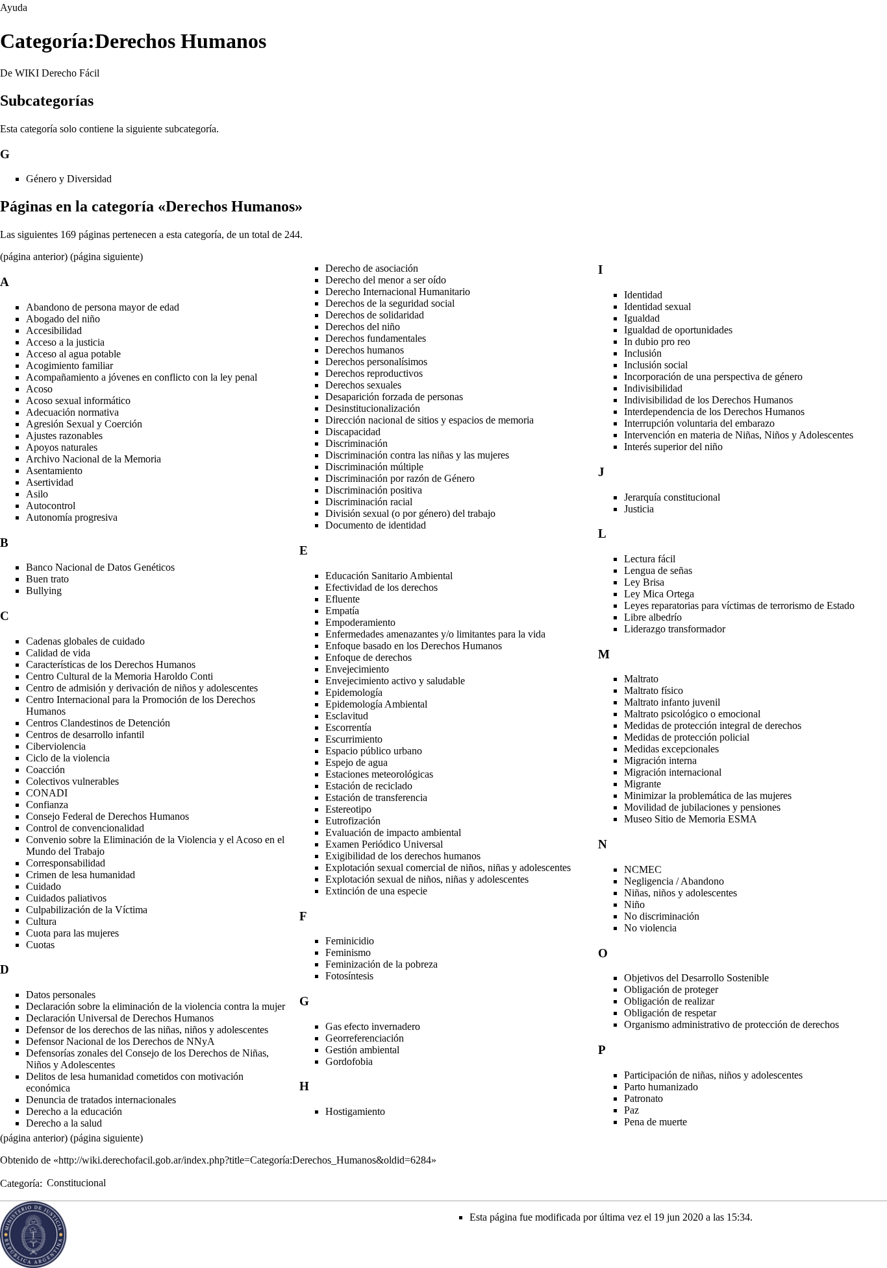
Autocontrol (50, 505)
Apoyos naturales (61, 447)
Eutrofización (353, 820)
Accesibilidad (54, 330)
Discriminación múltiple (374, 466)
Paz (631, 1110)
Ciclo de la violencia (68, 757)
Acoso (39, 388)
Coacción (45, 769)
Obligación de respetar (670, 1012)
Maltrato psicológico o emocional (692, 713)
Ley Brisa (644, 582)
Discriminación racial (368, 501)
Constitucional (76, 1182)
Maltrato (641, 678)
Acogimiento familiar (69, 365)
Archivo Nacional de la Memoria (93, 458)
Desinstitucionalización (372, 408)
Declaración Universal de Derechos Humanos (120, 1017)
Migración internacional (672, 772)
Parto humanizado (661, 1086)
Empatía (342, 610)
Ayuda (13, 7)
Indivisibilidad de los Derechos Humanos (708, 399)
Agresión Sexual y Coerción (84, 423)
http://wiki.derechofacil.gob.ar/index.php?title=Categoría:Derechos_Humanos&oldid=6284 (244, 1160)
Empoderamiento (360, 622)
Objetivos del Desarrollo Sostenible (696, 977)
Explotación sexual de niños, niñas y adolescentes (427, 879)
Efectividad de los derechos (381, 587)
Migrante (642, 783)
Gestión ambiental (362, 1049)
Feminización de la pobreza (381, 964)
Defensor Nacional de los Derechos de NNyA (120, 1041)
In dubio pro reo (657, 341)
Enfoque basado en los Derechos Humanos (413, 645)
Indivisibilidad (653, 388)
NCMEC (643, 869)
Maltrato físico (653, 690)
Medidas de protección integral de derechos (712, 725)
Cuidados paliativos (66, 897)
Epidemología (353, 692)
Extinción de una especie (376, 890)
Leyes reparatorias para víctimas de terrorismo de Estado (739, 605)
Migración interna (660, 760)
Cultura (41, 921)
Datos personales (60, 994)
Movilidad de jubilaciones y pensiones (702, 807)
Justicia (639, 508)
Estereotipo (348, 809)
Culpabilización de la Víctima (86, 909)
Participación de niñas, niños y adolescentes (713, 1075)
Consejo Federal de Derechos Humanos (107, 816)
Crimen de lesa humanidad (80, 874)
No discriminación (661, 916)
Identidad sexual (657, 306)
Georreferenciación (364, 1038)
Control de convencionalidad (85, 827)
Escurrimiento (353, 739)
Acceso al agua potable (73, 353)
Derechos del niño (362, 326)
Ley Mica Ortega (659, 593)
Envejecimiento (357, 669)
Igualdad (642, 318)
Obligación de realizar (669, 1001)
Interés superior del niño (673, 446)
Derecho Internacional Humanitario (397, 291)
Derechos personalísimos (376, 361)
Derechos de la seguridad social (390, 303)
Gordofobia (349, 1061)
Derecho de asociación (371, 268)
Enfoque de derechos (368, 657)
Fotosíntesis (349, 975)
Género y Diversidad (69, 178)
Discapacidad (353, 431)
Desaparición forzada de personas (394, 396)
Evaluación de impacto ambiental (393, 832)
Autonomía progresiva (72, 517)
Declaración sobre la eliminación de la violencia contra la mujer (155, 1006)
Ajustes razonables (64, 435)
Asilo (37, 493)
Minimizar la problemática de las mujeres (708, 795)
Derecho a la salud (64, 1123)
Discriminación (356, 443)
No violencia (650, 927)
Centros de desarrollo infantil (85, 734)
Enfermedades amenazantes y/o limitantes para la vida (435, 634)
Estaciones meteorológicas (379, 774)
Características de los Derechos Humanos (110, 664)
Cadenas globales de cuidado (85, 641)
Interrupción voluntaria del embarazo (699, 423)
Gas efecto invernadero (372, 1026)
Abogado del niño (63, 318)
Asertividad (49, 482)
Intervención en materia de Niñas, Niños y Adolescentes (738, 434)
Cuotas (40, 944)
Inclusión (643, 353)
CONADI (47, 792)
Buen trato (47, 578)
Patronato (643, 1098)
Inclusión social (656, 364)
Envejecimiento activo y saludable (395, 680)
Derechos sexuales (363, 384)
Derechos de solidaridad (374, 314)
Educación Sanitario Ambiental (389, 575)
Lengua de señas (658, 570)
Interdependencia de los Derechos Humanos (714, 411)
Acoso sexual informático (78, 400)
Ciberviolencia (56, 746)
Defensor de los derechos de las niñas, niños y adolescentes (147, 1029)
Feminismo (348, 952)
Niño (634, 904)
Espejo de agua (356, 762)
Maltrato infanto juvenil (672, 702)
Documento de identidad (375, 525)
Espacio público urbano (373, 750)
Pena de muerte (655, 1121)
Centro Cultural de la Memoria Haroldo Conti (119, 676)
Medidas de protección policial (686, 737)
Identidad (643, 294)
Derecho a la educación (74, 1111)
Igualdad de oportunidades (678, 329)
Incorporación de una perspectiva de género (713, 376)
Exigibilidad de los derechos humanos (403, 855)
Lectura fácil (649, 558)
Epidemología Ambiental (376, 704)
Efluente (342, 598)
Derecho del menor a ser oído (385, 279)
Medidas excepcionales (671, 748)
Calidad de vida (58, 652)
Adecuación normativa (72, 412)
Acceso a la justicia (65, 342)
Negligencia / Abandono (674, 881)
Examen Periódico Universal (384, 844)
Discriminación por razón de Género (400, 478)
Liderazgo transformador (674, 628)
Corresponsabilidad (65, 862)
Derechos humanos (364, 349)
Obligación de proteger (671, 989)
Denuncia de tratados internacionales (101, 1099)
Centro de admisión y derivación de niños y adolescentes (142, 687)
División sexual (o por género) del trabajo (410, 513)
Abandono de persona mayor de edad (102, 307)
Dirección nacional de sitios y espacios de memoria (429, 419)
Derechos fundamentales (375, 338)
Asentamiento (54, 470)
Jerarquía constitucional (672, 497)
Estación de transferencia (376, 797)
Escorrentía (348, 727)
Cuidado (43, 886)
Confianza (47, 804)
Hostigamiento (355, 1111)
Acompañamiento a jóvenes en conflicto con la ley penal (141, 377)
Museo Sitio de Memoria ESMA (690, 818)
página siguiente (106, 256)
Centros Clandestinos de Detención (98, 722)
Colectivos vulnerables (72, 781)
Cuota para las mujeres (72, 933)
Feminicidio (349, 940)
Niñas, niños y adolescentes (680, 892)
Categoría (20, 1182)
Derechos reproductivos (374, 373)
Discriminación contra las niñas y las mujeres (417, 455)
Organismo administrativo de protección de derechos (731, 1024)
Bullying (44, 590)
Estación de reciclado (368, 785)
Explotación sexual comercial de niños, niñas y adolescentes (448, 867)
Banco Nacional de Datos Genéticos (100, 567)
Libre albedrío (653, 617)
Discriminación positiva (373, 490)
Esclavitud (346, 715)
